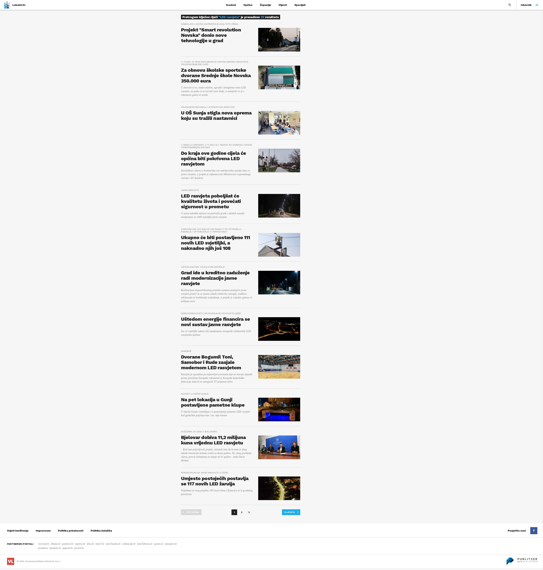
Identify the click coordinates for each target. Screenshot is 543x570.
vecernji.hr (43, 543)
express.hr (80, 543)
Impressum (43, 530)
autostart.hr (171, 543)
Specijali (299, 4)
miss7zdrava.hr (145, 543)
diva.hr (90, 543)
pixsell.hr (79, 548)
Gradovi (231, 4)
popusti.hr (68, 548)
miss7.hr (100, 543)
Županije (265, 4)
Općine (247, 4)
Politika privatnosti (70, 530)
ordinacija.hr (129, 543)
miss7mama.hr (113, 543)
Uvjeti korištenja (17, 530)
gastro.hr (158, 543)
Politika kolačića (101, 530)
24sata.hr (56, 543)
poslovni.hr (68, 543)
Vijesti (283, 4)
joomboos (43, 548)
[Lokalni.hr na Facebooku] (533, 530)
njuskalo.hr (55, 548)
